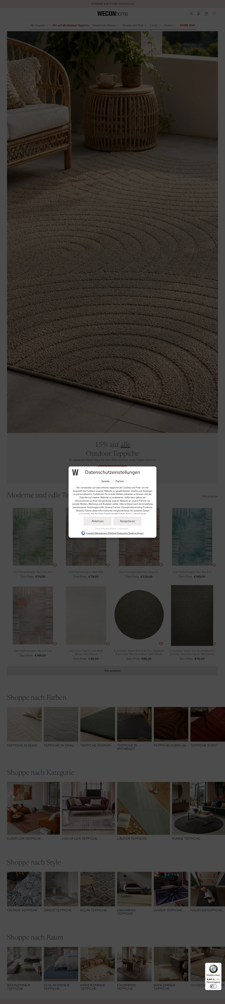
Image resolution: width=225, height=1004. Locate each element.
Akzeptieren (127, 521)
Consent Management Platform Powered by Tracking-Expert (115, 533)
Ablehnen (98, 521)
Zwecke (105, 481)
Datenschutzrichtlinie (105, 528)
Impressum (123, 528)
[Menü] (219, 965)
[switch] (213, 986)
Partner (120, 481)
